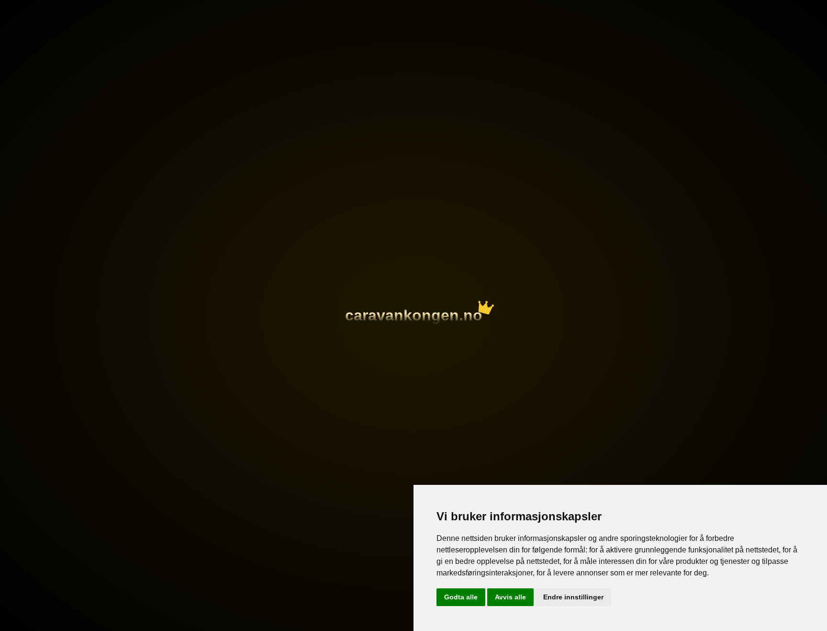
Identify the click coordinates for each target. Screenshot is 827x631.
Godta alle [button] (461, 597)
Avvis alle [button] (510, 597)
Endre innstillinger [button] (573, 597)
